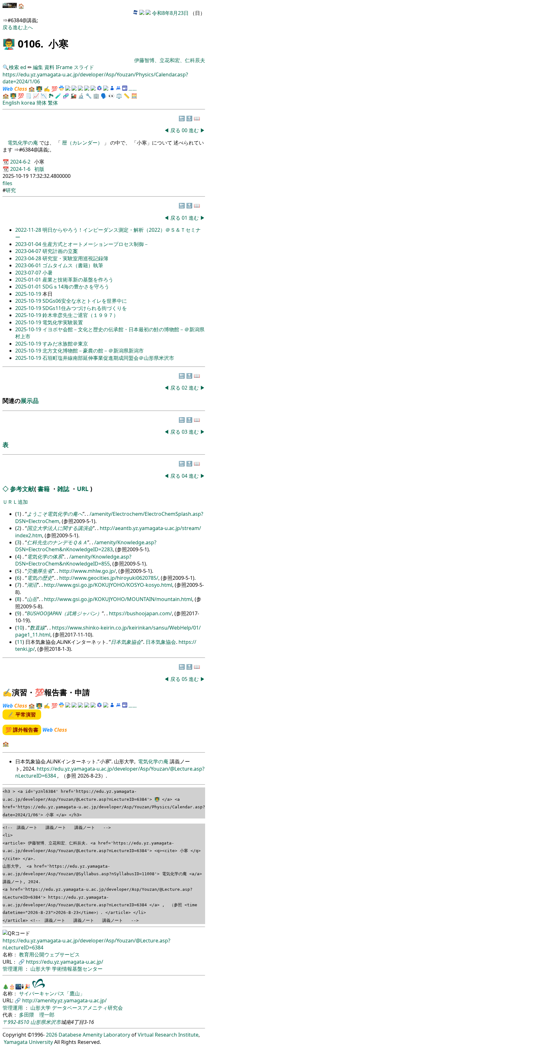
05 (185, 679)
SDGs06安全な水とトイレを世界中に (84, 300)
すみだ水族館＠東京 (65, 343)
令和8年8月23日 (170, 13)
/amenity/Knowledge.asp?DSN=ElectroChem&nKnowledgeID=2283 (85, 546)
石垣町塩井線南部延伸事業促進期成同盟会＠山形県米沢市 (108, 357)
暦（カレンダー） (82, 142)
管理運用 (13, 968)
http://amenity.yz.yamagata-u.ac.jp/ (64, 1000)
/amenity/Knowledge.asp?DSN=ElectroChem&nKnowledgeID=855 (73, 560)
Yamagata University (28, 1041)
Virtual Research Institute (168, 1034)
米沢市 (53, 1022)
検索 (14, 67)
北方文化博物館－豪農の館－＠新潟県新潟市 (93, 350)
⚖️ (119, 95)
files (7, 183)
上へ (28, 27)
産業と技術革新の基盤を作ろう (77, 279)
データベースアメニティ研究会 (87, 1007)
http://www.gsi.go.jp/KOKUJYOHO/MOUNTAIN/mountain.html (118, 599)
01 (185, 217)
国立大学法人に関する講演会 (60, 528)
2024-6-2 (21, 161)
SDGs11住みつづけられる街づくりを (84, 308)
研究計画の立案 (60, 251)
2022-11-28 (28, 229)
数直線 (37, 627)
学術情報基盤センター (77, 968)
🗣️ (104, 95)
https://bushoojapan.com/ (140, 613)
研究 (11, 190)
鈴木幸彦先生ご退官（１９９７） (80, 315)
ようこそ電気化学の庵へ (55, 513)
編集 (38, 67)
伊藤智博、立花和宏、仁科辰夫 (169, 60)
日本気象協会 (126, 641)
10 (19, 627)
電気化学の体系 (44, 556)
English (11, 102)
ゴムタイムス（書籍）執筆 (72, 265)
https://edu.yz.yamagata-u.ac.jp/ (64, 961)
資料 (50, 67)
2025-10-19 (28, 293)
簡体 (41, 102)
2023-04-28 (28, 258)
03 (185, 431)
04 (185, 475)
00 (185, 130)
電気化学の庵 (23, 142)
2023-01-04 (28, 244)
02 (185, 387)
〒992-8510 (16, 1022)
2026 (51, 1034)
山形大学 (41, 968)
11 (19, 641)
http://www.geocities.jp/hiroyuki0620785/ (108, 577)
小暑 (47, 272)
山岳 (32, 599)
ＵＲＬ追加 (15, 501)
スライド (84, 67)
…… (133, 88)
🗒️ (28, 95)
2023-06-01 (28, 265)
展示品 (30, 400)
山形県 (38, 1022)
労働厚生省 (39, 570)
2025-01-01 (28, 279)
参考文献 (22, 489)
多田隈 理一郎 (36, 1014)
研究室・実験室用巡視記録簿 (75, 258)
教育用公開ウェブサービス (49, 954)
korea (28, 102)
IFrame (64, 67)
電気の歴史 (39, 577)
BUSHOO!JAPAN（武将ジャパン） (64, 613)
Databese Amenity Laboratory (94, 1034)
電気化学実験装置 (62, 322)
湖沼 (32, 584)
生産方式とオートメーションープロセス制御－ (95, 244)
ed (23, 67)
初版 (39, 168)
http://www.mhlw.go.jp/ (87, 570)
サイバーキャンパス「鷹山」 (52, 993)
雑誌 (63, 489)
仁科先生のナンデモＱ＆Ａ (57, 542)
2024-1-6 (21, 168)
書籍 (44, 489)
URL (83, 489)
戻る (8, 27)
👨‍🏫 (9, 43)
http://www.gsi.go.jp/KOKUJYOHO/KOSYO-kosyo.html (108, 584)
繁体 (53, 102)
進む (18, 27)
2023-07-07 (28, 272)
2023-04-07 (28, 251)
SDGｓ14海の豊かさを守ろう (75, 286)
